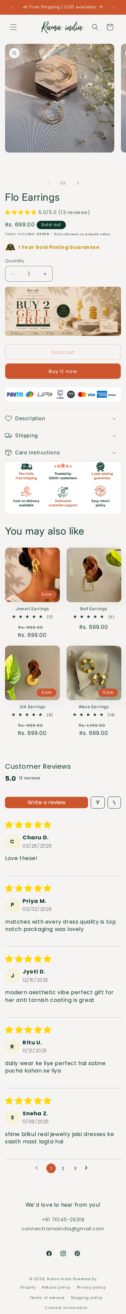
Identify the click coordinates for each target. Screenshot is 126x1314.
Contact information (66, 1307)
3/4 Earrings (32, 706)
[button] (13, 27)
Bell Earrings (93, 608)
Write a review (47, 802)
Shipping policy (87, 1297)
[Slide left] (48, 183)
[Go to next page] (88, 1168)
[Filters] (98, 802)
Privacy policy (91, 1287)
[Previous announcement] (12, 7)
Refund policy (56, 1287)
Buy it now (63, 371)
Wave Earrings (94, 706)
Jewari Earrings (32, 608)
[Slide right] (78, 183)
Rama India (59, 1279)
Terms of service (47, 1297)
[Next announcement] (113, 7)
